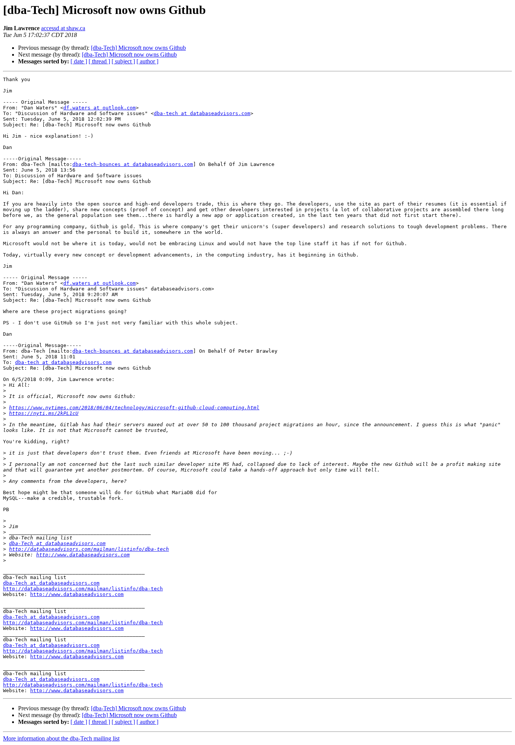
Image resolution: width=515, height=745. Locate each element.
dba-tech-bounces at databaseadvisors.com (132, 164)
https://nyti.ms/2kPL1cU (43, 413)
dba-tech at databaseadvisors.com (202, 113)
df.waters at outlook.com (99, 108)
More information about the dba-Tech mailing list (61, 738)
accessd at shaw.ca (63, 28)
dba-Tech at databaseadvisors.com (57, 543)
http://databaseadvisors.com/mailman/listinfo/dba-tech (89, 549)
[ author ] (147, 61)
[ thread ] (99, 61)
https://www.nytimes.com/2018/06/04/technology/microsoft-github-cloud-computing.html (134, 407)
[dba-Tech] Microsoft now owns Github (138, 48)
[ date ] (79, 61)
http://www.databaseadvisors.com (83, 555)
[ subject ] (123, 61)
